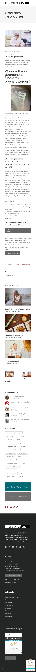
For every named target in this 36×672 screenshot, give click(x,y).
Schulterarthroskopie (12, 466)
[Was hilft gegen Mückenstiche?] (7, 403)
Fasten (8, 443)
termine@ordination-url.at (16, 571)
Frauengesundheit (12, 446)
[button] (3, 669)
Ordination (22, 54)
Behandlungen (9, 54)
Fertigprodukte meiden (18, 396)
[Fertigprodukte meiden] (7, 397)
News (16, 51)
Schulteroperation (11, 470)
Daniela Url (10, 275)
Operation (16, 54)
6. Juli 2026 (14, 415)
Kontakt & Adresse (10, 611)
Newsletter (8, 608)
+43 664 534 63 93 (15, 568)
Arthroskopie (10, 436)
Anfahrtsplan (8, 602)
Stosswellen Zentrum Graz (12, 597)
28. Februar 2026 (9, 363)
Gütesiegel (23, 446)
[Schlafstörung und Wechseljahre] (18, 297)
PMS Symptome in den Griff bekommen (19, 408)
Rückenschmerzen (12, 463)
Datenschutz (8, 616)
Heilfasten (16, 449)
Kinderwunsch (22, 453)
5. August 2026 (15, 404)
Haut (8, 449)
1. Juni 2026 (8, 337)
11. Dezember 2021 (9, 51)
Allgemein (14, 311)
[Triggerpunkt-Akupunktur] (18, 323)
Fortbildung (18, 443)
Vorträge (20, 476)
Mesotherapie (10, 456)
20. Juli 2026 (14, 411)
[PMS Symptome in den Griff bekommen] (7, 409)
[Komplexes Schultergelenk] (7, 415)
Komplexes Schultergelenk (19, 414)
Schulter (23, 463)
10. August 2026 (15, 398)
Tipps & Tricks (10, 476)
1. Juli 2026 (7, 311)
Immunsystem (11, 453)
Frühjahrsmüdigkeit (12, 361)
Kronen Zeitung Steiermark (22, 264)
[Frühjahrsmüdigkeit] (18, 349)
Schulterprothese (20, 216)
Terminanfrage (9, 605)
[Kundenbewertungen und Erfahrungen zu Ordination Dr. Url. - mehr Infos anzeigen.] (13, 653)
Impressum (8, 613)
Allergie (19, 433)
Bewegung (9, 439)
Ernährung (19, 439)
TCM (21, 473)
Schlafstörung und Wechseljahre (17, 309)
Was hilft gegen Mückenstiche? (20, 402)
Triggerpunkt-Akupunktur (14, 335)
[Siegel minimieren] (34, 660)
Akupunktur (10, 433)
